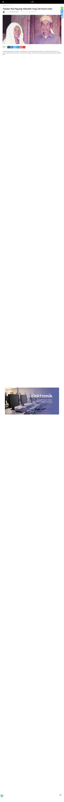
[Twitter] (62, 13)
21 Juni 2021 (23, 11)
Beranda (4, 5)
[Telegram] (62, 16)
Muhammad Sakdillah (14, 11)
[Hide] (62, 18)
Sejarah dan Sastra (10, 5)
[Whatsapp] (62, 8)
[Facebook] (62, 11)
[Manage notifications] (60, 795)
